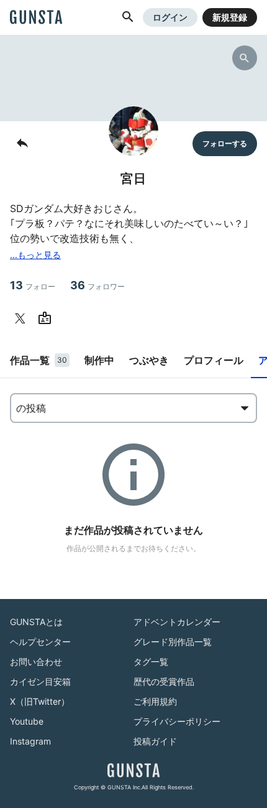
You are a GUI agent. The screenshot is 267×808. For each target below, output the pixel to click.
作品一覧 (38, 360)
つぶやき (149, 360)
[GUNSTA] (36, 18)
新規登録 (229, 17)
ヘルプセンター (40, 641)
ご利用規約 (155, 701)
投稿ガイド (155, 741)
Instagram (30, 741)
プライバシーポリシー (177, 721)
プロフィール (213, 360)
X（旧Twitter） (40, 701)
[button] (128, 17)
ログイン (170, 17)
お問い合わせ (36, 661)
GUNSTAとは (36, 621)
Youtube (26, 721)
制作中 (99, 360)
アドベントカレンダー (177, 621)
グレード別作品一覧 (173, 641)
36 (97, 285)
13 (32, 285)
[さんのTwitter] (22, 318)
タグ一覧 (151, 661)
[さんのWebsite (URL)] (47, 318)
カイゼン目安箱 (40, 681)
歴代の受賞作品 (164, 681)
